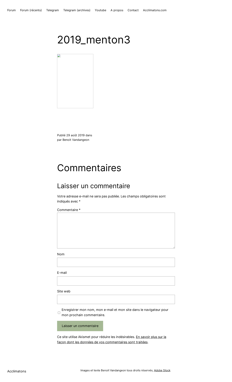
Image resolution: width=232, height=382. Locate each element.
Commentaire (68, 210)
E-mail (62, 273)
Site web (63, 291)
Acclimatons (16, 371)
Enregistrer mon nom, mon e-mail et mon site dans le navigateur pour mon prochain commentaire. (115, 312)
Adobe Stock (162, 370)
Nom (61, 254)
